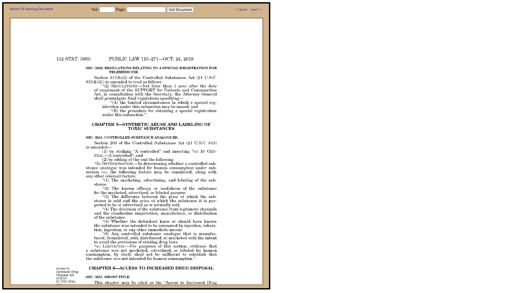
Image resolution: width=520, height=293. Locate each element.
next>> (256, 9)
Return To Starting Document (31, 9)
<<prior (241, 9)
